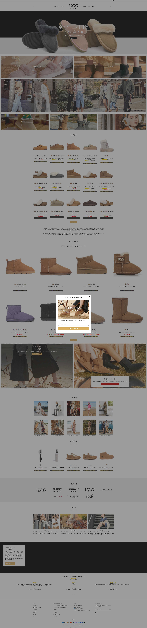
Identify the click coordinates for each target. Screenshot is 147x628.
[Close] (89, 296)
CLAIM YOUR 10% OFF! (73, 328)
